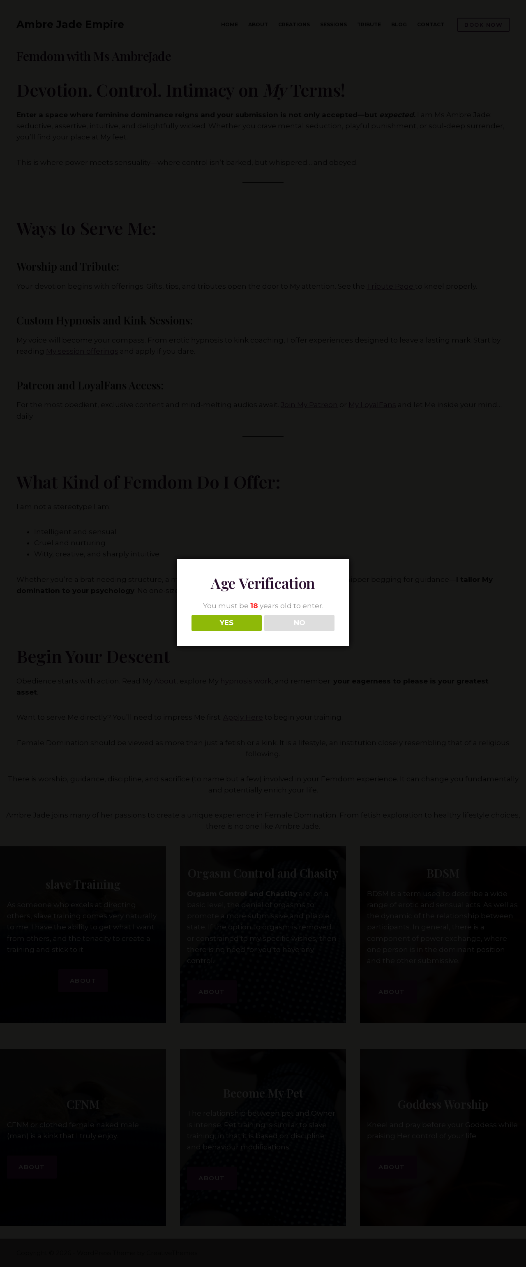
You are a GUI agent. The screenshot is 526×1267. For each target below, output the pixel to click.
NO (299, 622)
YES (226, 622)
